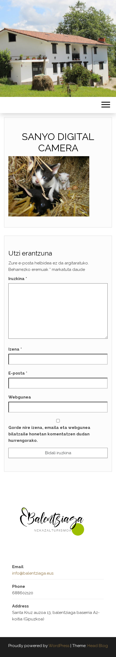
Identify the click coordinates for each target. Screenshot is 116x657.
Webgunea (19, 397)
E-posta (17, 373)
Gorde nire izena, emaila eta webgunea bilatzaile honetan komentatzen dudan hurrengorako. (49, 434)
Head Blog (97, 645)
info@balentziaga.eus (32, 573)
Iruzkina (17, 278)
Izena (15, 349)
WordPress (59, 645)
